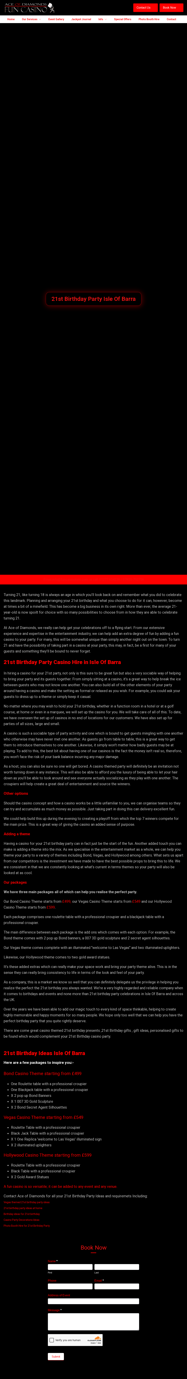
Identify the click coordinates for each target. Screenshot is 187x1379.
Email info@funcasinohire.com (66, 579)
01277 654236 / (111, 579)
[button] (145, 7)
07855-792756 (133, 579)
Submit (56, 1356)
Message (55, 1310)
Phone (52, 1280)
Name (53, 1261)
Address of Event (59, 1295)
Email (99, 1280)
